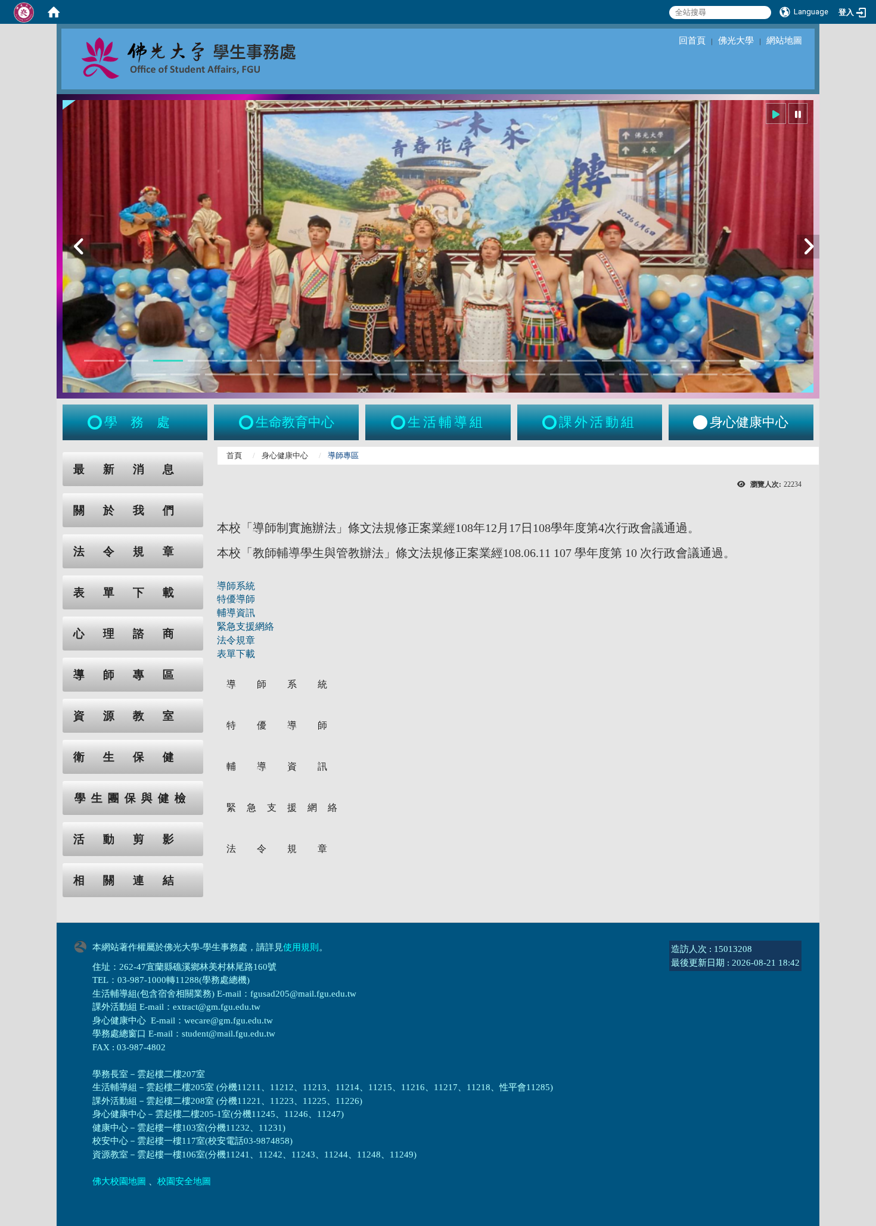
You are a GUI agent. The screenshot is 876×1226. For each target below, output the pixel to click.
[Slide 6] (272, 361)
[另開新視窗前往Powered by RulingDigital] (83, 945)
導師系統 (236, 586)
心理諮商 (132, 633)
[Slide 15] (582, 361)
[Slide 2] (133, 361)
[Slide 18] (685, 361)
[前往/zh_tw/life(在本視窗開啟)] (399, 422)
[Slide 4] (203, 361)
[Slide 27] (323, 374)
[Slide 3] (168, 361)
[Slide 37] (668, 374)
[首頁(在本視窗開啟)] (54, 12)
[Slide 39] (737, 374)
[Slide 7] (306, 361)
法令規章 (132, 551)
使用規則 (301, 947)
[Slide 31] (461, 374)
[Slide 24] (220, 374)
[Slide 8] (340, 361)
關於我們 (132, 510)
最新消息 (132, 469)
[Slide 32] (496, 374)
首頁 (234, 455)
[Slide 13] (513, 361)
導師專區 (132, 674)
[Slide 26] (288, 374)
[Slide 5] (237, 361)
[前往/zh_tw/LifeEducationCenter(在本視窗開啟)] (247, 422)
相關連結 (132, 880)
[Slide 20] (754, 361)
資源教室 (132, 716)
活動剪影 (132, 839)
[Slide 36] (634, 374)
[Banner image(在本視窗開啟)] (438, 246)
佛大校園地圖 (119, 1181)
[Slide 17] (651, 361)
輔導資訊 (236, 613)
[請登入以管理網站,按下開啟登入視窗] (24, 12)
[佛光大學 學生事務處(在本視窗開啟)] (215, 57)
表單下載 (132, 592)
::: (51, 458)
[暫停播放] (797, 113)
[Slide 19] (720, 361)
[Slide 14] (548, 361)
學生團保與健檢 (132, 798)
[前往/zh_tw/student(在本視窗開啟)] (96, 422)
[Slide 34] (565, 374)
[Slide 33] (530, 374)
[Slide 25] (254, 374)
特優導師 (236, 599)
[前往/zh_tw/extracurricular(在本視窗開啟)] (550, 422)
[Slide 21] (789, 361)
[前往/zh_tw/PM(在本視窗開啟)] (700, 422)
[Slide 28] (357, 374)
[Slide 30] (427, 374)
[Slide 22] (151, 374)
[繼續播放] (776, 113)
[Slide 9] (375, 361)
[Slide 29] (392, 374)
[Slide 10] (409, 361)
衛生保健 (132, 757)
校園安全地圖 (184, 1181)
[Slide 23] (185, 374)
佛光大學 (736, 40)
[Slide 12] (478, 361)
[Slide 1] (99, 361)
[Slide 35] (599, 374)
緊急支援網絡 (245, 626)
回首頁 (692, 40)
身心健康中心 (285, 455)
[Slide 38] (702, 374)
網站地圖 (784, 40)
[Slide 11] (444, 361)
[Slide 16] (617, 361)
